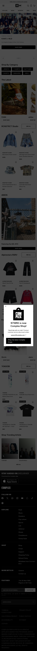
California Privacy (9, 616)
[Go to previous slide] (3, 58)
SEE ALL (28, 126)
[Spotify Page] (2, 503)
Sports (20, 522)
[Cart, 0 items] (34, 6)
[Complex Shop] (18, 5)
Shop (20, 545)
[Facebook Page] (2, 498)
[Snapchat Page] (27, 498)
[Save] (15, 132)
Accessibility (7, 620)
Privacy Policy (25, 610)
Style (20, 510)
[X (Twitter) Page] (7, 498)
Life (19, 526)
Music (20, 513)
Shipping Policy (23, 555)
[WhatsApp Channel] (12, 498)
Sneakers (21, 516)
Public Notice (25, 616)
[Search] (28, 6)
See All (18, 464)
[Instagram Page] (17, 498)
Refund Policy (23, 558)
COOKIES (5, 623)
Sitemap (22, 620)
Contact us (22, 574)
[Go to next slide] (33, 58)
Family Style (22, 538)
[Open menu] (3, 6)
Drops (20, 549)
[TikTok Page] (32, 498)
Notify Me (30, 590)
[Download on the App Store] (10, 480)
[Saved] (31, 6)
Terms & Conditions (6, 611)
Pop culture (22, 519)
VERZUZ (21, 529)
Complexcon (22, 535)
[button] (18, 34)
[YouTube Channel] (22, 498)
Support (21, 552)
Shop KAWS (18, 47)
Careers (21, 570)
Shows (20, 532)
